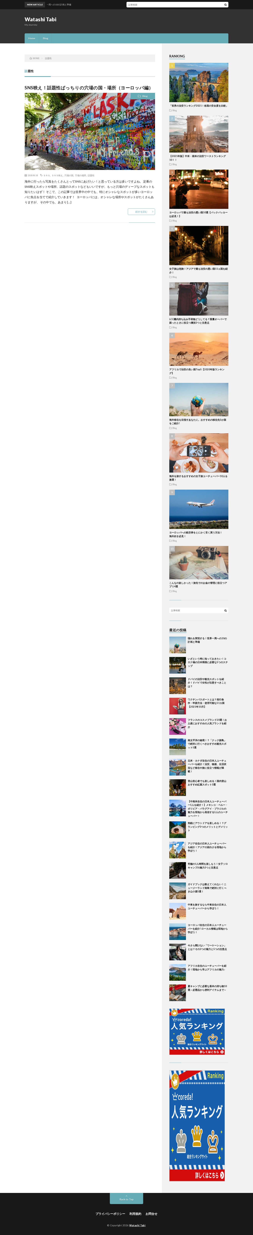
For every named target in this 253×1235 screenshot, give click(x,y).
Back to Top (127, 1199)
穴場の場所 (80, 175)
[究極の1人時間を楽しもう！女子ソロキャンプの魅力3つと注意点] (177, 870)
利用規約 (135, 1213)
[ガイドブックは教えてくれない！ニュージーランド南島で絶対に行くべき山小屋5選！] (177, 891)
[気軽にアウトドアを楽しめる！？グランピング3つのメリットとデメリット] (177, 829)
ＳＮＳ (46, 175)
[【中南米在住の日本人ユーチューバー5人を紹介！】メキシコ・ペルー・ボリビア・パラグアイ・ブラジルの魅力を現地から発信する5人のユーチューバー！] (177, 808)
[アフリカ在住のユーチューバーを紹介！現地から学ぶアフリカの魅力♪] (177, 972)
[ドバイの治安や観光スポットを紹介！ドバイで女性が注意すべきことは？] (177, 685)
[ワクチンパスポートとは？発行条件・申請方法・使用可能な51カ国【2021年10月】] (177, 706)
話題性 (91, 175)
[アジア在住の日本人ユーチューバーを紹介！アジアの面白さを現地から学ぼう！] (177, 850)
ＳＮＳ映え (57, 175)
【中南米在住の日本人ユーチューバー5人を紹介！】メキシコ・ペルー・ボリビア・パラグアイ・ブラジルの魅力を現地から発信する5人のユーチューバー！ (208, 808)
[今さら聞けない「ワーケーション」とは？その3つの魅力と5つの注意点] (177, 952)
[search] (225, 4)
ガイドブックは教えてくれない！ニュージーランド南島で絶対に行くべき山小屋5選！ (207, 888)
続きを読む (141, 211)
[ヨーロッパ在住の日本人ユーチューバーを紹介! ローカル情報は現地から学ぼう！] (177, 931)
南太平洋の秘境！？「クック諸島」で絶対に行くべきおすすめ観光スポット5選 (207, 744)
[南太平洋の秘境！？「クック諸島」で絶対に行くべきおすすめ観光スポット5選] (177, 747)
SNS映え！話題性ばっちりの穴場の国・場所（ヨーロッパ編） (89, 87)
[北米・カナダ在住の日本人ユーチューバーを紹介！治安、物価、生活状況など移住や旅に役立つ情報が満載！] (177, 767)
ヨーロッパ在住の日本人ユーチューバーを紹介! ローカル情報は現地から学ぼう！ (208, 928)
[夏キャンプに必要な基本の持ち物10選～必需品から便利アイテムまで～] (177, 992)
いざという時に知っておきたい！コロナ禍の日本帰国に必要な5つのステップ (208, 662)
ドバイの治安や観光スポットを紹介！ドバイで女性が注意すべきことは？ (207, 683)
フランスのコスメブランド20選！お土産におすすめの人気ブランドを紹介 (207, 723)
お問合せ (151, 1213)
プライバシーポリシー (110, 1213)
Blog (45, 38)
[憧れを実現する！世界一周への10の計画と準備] (177, 645)
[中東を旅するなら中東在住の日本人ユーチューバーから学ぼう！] (177, 911)
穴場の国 (68, 175)
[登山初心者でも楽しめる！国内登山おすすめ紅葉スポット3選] (177, 787)
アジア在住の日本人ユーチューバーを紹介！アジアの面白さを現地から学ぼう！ (207, 847)
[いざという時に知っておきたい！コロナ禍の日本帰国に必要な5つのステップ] (177, 665)
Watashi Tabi (40, 19)
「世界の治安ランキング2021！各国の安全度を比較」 (198, 105)
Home (31, 38)
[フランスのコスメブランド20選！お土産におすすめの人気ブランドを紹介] (177, 726)
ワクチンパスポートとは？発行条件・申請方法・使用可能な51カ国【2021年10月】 (206, 703)
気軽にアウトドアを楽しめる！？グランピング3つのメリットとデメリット (208, 827)
